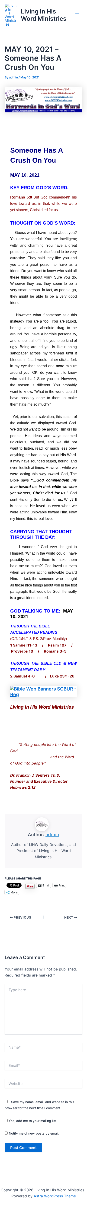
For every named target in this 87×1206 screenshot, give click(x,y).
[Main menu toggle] (77, 15)
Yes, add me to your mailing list (32, 1121)
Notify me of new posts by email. (34, 1133)
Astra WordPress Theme (55, 1196)
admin (52, 834)
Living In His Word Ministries (43, 15)
